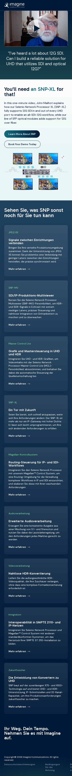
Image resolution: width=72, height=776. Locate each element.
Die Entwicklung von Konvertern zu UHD (36, 688)
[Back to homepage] (14, 5)
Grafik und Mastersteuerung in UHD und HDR (36, 363)
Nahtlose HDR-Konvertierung (36, 581)
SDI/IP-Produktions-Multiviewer (36, 306)
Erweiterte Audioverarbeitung (36, 530)
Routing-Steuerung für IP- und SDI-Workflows (36, 474)
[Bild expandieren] (36, 172)
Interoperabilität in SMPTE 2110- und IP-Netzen (36, 632)
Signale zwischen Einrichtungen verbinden (36, 250)
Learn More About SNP (24, 134)
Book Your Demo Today (24, 145)
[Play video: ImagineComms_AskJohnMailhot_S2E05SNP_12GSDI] (36, 29)
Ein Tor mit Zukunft (36, 419)
